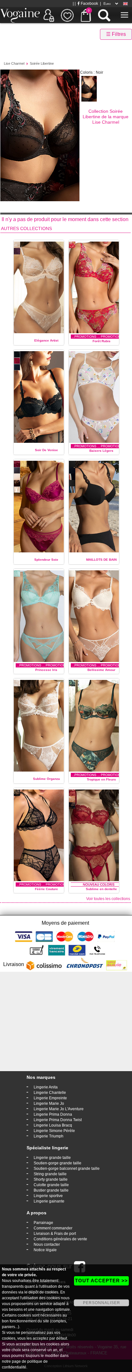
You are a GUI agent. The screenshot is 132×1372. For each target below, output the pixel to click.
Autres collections (26, 228)
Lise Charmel (14, 63)
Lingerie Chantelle (50, 1092)
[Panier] (85, 15)
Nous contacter (47, 1244)
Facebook (89, 3)
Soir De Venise (46, 450)
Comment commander (53, 1228)
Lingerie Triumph (48, 1136)
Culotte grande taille (51, 1185)
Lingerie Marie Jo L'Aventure (59, 1109)
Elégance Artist (46, 340)
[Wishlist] (67, 15)
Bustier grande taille (51, 1190)
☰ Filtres (116, 34)
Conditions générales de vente (60, 1239)
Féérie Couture (46, 889)
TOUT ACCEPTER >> (101, 1280)
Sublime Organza (46, 779)
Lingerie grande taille (52, 1157)
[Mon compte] (48, 15)
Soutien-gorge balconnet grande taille (67, 1168)
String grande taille (50, 1174)
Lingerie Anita (46, 1087)
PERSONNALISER (101, 1303)
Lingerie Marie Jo (49, 1103)
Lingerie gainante (49, 1201)
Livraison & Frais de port (55, 1233)
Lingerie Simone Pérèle (54, 1130)
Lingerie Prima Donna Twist (58, 1120)
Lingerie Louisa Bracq (53, 1125)
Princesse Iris (46, 670)
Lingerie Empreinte (50, 1098)
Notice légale (45, 1250)
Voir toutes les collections (108, 899)
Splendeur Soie (46, 559)
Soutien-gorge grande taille (57, 1163)
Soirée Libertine (42, 63)
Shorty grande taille (51, 1179)
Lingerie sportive (48, 1196)
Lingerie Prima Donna (53, 1114)
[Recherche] (104, 15)
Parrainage (43, 1222)
